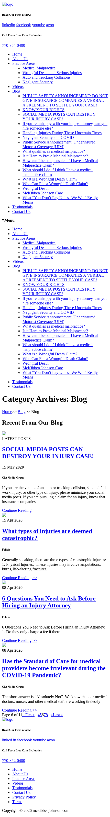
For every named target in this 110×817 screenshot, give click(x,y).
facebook (23, 25)
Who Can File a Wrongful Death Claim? (55, 184)
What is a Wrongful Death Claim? (50, 179)
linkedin (8, 25)
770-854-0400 (13, 45)
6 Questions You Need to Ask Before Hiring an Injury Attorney (49, 602)
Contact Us (21, 211)
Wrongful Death (36, 188)
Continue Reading (16, 510)
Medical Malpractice (39, 68)
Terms (17, 802)
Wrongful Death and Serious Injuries (52, 72)
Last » (58, 715)
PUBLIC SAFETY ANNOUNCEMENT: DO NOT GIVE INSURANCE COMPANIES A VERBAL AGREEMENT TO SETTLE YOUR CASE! (65, 100)
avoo (50, 25)
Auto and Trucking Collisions (46, 77)
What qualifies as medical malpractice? (54, 151)
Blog (16, 91)
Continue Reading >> (19, 578)
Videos (18, 86)
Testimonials (22, 207)
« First (27, 715)
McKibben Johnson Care (43, 193)
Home (17, 54)
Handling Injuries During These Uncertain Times (62, 133)
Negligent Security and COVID (48, 137)
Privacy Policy (24, 797)
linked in (9, 740)
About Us (20, 59)
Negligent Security (38, 82)
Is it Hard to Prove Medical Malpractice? (55, 156)
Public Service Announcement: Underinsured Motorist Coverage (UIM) (59, 144)
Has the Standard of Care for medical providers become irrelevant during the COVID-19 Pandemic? (54, 668)
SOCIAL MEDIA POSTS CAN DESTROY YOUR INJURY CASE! (59, 116)
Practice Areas (23, 63)
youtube (38, 25)
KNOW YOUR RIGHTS (43, 109)
